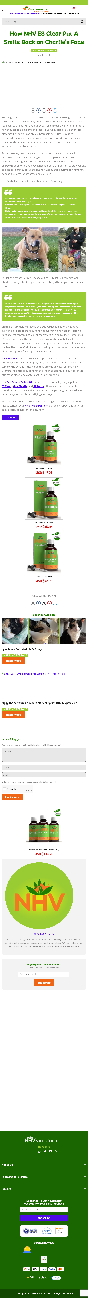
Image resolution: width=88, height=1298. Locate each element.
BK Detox (38, 386)
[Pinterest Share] (49, 110)
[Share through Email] (33, 110)
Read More (13, 661)
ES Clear (6, 386)
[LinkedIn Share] (55, 110)
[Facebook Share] (38, 110)
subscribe (44, 1218)
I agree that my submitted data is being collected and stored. (30, 782)
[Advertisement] (44, 1010)
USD (74, 8)
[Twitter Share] (44, 110)
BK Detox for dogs (44, 468)
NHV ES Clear (9, 358)
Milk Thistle (20, 386)
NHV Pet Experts (35, 405)
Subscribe (44, 983)
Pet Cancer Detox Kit (19, 382)
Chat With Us (10, 417)
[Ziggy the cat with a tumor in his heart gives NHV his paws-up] (44, 685)
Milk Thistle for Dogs (44, 522)
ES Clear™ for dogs (44, 576)
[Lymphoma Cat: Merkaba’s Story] (44, 631)
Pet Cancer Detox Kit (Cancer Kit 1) (44, 850)
